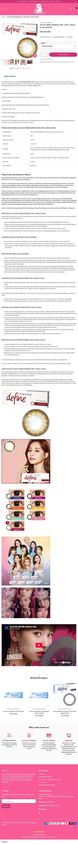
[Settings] (71, 9)
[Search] (6, 9)
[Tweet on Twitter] (17, 68)
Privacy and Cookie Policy (47, 785)
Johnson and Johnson (46, 22)
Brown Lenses (56, 62)
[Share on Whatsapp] (26, 68)
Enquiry (70, 37)
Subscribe (6, 806)
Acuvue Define (47, 62)
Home (3, 17)
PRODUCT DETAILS (10, 76)
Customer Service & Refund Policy (49, 779)
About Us (42, 774)
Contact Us (42, 782)
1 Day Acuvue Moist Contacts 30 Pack (13, 711)
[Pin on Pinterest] (20, 68)
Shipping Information (45, 777)
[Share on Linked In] (23, 68)
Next (36, 40)
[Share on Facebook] (15, 68)
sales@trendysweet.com (51, 805)
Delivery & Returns (59, 37)
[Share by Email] (29, 68)
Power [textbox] (43, 43)
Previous (3, 40)
